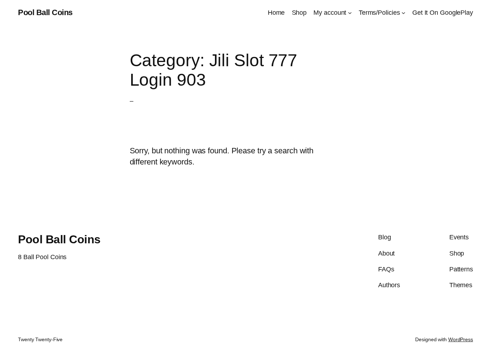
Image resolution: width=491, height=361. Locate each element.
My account (329, 12)
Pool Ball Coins (45, 12)
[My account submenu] (350, 13)
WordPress (460, 339)
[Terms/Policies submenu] (403, 13)
